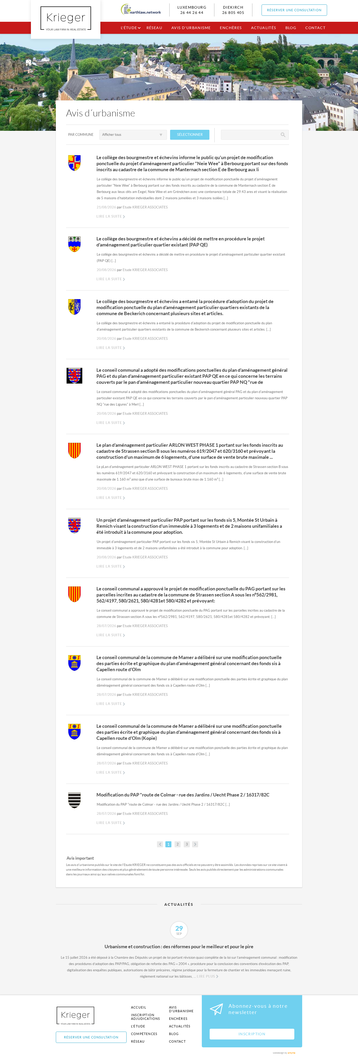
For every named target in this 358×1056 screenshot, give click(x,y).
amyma (291, 1053)
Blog (290, 28)
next (195, 844)
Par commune (81, 135)
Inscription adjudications (145, 1016)
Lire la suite (109, 216)
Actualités (263, 28)
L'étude (129, 28)
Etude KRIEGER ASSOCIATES (145, 207)
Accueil (138, 1007)
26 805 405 (233, 12)
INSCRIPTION (251, 1034)
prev (160, 844)
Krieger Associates (81, 1015)
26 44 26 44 (191, 12)
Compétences (144, 1034)
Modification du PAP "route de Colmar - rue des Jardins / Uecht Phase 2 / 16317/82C (182, 795)
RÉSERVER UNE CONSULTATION (294, 10)
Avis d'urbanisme (191, 28)
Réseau (154, 28)
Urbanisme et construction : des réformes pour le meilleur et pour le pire (179, 946)
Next (306, 932)
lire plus (206, 976)
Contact (315, 28)
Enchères (231, 28)
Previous (52, 932)
